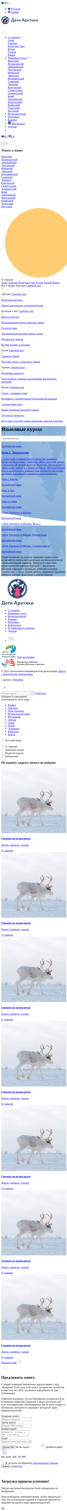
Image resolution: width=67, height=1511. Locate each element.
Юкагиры (13, 731)
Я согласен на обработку (31, 1463)
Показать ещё (9, 1362)
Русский (15, 9)
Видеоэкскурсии (17, 114)
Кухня (11, 49)
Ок (3, 1508)
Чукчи (11, 725)
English (14, 12)
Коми (11, 96)
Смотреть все (33, 285)
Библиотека (14, 625)
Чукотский (14, 108)
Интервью (13, 116)
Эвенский (13, 75)
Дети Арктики (16, 711)
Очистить (40, 693)
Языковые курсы (17, 58)
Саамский (13, 81)
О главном (14, 37)
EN (12, 136)
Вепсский (13, 61)
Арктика (12, 43)
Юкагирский (15, 102)
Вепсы (11, 734)
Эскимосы (13, 728)
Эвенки (12, 719)
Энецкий (13, 84)
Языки (11, 55)
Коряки (12, 705)
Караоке (12, 119)
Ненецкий (13, 72)
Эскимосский (15, 93)
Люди (11, 40)
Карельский (14, 87)
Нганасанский (16, 63)
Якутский (13, 111)
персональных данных (45, 1463)
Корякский (14, 105)
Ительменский (16, 78)
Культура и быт (16, 46)
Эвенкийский (15, 66)
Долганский (14, 69)
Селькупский (15, 90)
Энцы (11, 722)
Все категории (13, 740)
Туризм (12, 52)
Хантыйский (15, 99)
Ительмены (14, 716)
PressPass (18, 679)
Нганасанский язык (19, 713)
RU (6, 136)
